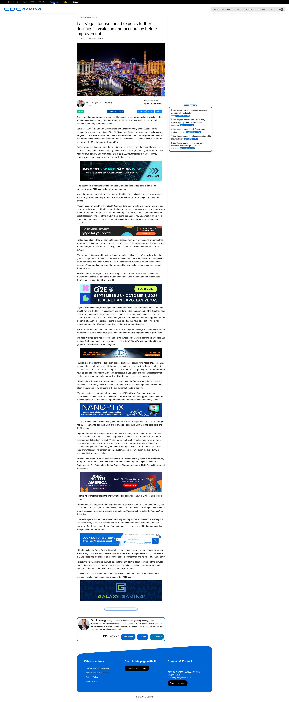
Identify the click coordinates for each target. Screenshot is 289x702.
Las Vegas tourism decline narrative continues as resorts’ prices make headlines (187, 145)
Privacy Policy (91, 681)
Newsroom (225, 9)
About (272, 9)
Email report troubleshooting (97, 673)
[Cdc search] (121, 539)
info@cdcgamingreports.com (179, 678)
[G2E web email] (121, 293)
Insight (238, 9)
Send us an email (177, 683)
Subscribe (261, 9)
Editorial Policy (92, 677)
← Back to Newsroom (86, 17)
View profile (128, 637)
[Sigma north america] (121, 482)
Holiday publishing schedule (97, 668)
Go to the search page (137, 668)
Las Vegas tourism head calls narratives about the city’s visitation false (189, 113)
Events (249, 9)
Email (143, 637)
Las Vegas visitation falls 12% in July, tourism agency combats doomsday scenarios (188, 122)
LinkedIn (157, 637)
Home (215, 9)
